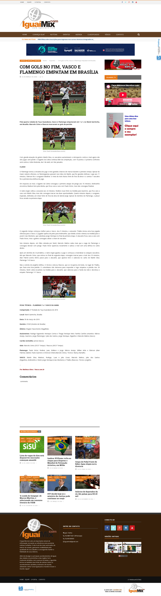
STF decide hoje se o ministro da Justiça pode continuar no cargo (58, 496)
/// (39, 431)
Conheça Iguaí (38, 34)
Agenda (79, 34)
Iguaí (93, 438)
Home (22, 2)
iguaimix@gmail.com (71, 542)
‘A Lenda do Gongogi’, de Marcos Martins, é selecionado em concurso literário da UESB (31, 499)
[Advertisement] (60, 407)
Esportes (23, 60)
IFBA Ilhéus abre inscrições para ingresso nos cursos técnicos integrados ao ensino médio (71, 39)
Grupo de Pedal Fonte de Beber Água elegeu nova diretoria (86, 464)
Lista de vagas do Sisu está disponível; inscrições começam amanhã (32, 457)
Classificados (93, 34)
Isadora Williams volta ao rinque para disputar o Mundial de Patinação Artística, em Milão (59, 461)
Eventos (66, 34)
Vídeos (107, 34)
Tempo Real (37, 60)
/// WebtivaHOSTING (134, 580)
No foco (57, 477)
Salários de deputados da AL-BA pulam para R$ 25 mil (86, 493)
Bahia (22, 477)
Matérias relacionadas (29, 431)
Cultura (28, 477)
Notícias (53, 34)
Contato (47, 2)
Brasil (22, 438)
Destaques (30, 438)
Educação (37, 438)
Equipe (29, 2)
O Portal (38, 2)
